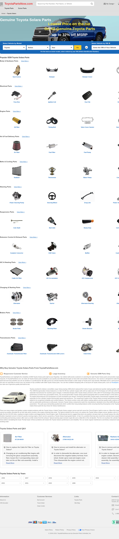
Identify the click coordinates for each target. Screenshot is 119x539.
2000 (50, 483)
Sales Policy (49, 530)
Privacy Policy (71, 530)
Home (3, 13)
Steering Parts (5, 187)
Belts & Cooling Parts (8, 162)
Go (77, 47)
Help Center (41, 506)
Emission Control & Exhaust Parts (13, 237)
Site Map (77, 503)
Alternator (68, 438)
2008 (3, 478)
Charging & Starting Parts (10, 287)
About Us (3, 500)
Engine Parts (5, 111)
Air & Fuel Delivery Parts (9, 136)
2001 (26, 483)
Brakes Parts (5, 313)
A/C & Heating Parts (8, 262)
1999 (73, 483)
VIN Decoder (4, 503)
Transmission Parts (7, 338)
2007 (26, 478)
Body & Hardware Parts (9, 61)
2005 (73, 478)
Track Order (41, 503)
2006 (50, 478)
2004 (97, 478)
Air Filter (19, 438)
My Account (40, 500)
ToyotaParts (12, 3)
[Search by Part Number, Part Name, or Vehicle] (91, 3)
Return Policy (59, 530)
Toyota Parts (9, 8)
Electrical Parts (6, 86)
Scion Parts (22, 8)
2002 (3, 483)
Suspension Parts (7, 212)
